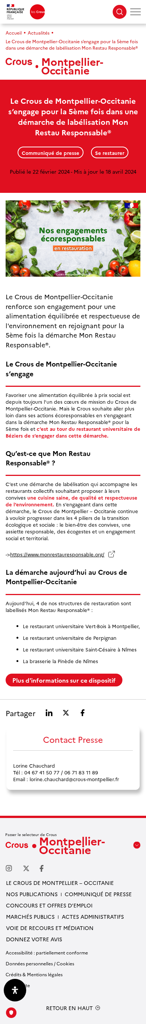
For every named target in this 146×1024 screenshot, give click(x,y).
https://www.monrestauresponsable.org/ (57, 554)
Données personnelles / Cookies (40, 963)
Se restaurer (109, 152)
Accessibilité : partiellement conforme (47, 952)
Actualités (38, 32)
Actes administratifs (93, 916)
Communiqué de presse (50, 152)
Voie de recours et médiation (50, 928)
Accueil (14, 32)
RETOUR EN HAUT (69, 1008)
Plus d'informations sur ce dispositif (64, 680)
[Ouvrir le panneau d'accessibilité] (15, 990)
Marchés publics (30, 916)
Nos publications (32, 894)
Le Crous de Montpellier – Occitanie (60, 882)
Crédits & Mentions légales (34, 974)
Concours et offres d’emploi (49, 905)
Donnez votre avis (34, 939)
